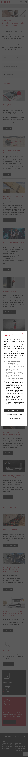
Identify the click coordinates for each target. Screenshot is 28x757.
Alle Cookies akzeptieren (14, 410)
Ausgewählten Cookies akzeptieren (14, 414)
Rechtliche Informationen (14, 418)
